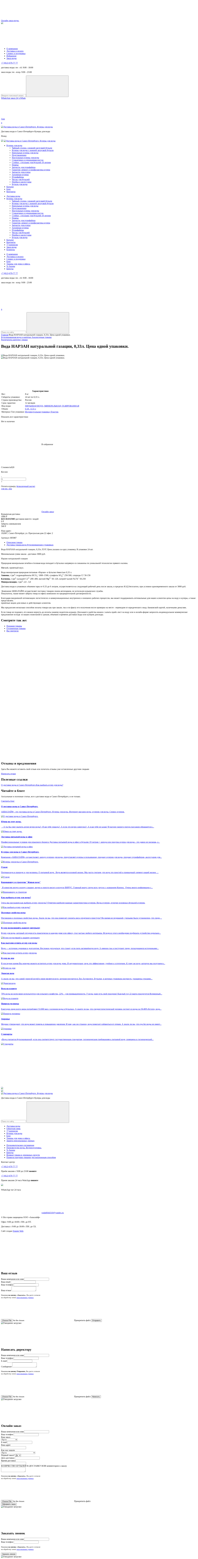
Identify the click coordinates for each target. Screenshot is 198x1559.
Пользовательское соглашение (20, 1145)
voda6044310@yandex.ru (52, 1213)
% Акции (10, 266)
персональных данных (25, 1298)
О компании (12, 48)
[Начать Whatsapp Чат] (2, 1185)
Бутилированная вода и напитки (16, 337)
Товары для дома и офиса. (18, 264)
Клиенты (10, 249)
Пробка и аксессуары (21, 182)
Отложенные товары (16, 628)
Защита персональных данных (20, 1141)
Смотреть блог (8, 801)
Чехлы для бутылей (21, 179)
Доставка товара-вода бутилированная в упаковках (29, 545)
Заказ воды (11, 58)
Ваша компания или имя (12, 1279)
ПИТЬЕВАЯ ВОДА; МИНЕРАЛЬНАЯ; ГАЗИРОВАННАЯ (52, 406)
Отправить (96, 1320)
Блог (8, 189)
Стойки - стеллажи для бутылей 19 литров (31, 162)
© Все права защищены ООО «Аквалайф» (20, 1217)
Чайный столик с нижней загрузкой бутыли (32, 148)
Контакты (10, 191)
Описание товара (14, 542)
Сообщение (6, 1366)
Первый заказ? (8, 1455)
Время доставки (8, 1460)
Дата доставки (7, 1458)
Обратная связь (13, 1128)
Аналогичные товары (42, 337)
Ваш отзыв (6, 1290)
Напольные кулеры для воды (25, 153)
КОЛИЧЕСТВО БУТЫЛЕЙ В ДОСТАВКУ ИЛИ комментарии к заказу (34, 1466)
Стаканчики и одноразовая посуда (27, 160)
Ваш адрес (6, 1445)
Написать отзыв (8, 774)
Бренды (9, 269)
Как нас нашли (8, 1450)
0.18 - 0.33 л (30, 409)
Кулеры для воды (14, 145)
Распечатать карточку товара (14, 340)
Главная (4, 335)
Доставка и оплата (14, 51)
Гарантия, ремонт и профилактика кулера (31, 170)
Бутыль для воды (19, 184)
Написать (96, 1397)
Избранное (11, 56)
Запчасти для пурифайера (23, 167)
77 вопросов (12, 245)
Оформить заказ (9, 1504)
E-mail (4, 1361)
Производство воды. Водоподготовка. (24, 1148)
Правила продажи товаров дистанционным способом (31, 1157)
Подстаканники (19, 155)
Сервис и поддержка (15, 53)
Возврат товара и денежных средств (23, 1155)
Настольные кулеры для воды (25, 157)
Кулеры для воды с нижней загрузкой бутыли (33, 150)
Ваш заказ (5, 1437)
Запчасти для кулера (21, 172)
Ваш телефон (7, 1285)
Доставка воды (13, 196)
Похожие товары (14, 626)
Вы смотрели (12, 631)
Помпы (15, 165)
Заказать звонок (8, 1554)
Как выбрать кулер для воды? (49, 785)
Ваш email (5, 1282)
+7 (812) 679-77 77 (9, 63)
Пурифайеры (18, 177)
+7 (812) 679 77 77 (9, 1166)
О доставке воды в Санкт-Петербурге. (18, 785)
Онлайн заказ (47, 511)
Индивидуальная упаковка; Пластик (41, 412)
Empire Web (18, 1231)
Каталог (10, 187)
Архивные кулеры (20, 174)
